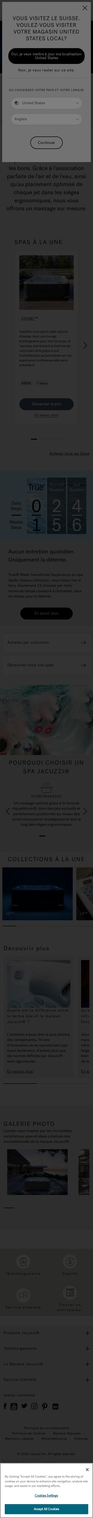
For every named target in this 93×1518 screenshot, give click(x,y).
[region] (46, 1490)
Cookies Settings (46, 1496)
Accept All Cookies (46, 1509)
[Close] (87, 1469)
